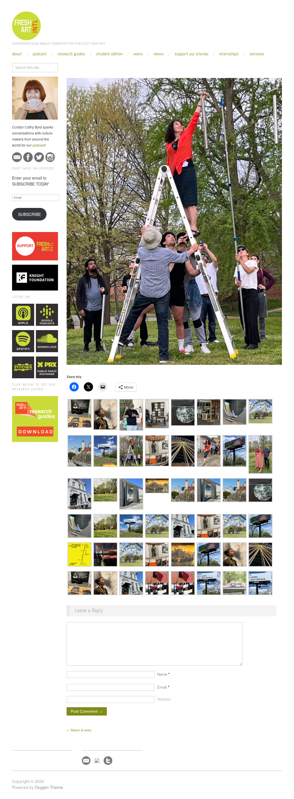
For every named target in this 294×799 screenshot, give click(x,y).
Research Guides (71, 54)
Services (256, 54)
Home (89, 66)
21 (125, 66)
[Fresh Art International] (26, 25)
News (138, 54)
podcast (38, 145)
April (115, 66)
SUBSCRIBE (29, 214)
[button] (79, 413)
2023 (102, 66)
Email (163, 687)
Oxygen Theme (49, 787)
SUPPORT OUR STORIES (191, 54)
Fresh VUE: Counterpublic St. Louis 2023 (162, 66)
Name (163, 674)
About (17, 54)
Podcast (40, 54)
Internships (229, 54)
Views (159, 54)
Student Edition (109, 54)
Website (164, 699)
